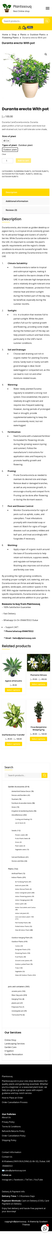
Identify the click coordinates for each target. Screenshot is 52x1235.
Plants (29, 174)
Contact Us (7, 1156)
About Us (6, 1117)
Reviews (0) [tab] (11, 210)
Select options (13, 690)
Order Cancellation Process (15, 1102)
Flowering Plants (22, 171)
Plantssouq (22, 6)
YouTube (38, 1179)
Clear (4, 154)
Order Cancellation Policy (13, 1135)
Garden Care (10, 1047)
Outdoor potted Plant (13, 174)
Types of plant (9, 145)
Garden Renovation (14, 1054)
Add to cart (23, 160)
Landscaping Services (15, 1043)
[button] (46, 54)
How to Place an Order (12, 1097)
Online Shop (10, 1040)
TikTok (28, 1179)
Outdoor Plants (40, 171)
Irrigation (9, 1050)
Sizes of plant (9, 136)
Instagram (7, 1179)
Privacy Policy (8, 1122)
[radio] (6, 141)
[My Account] (19, 27)
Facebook (18, 1179)
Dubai (35, 620)
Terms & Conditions (11, 1126)
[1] (45, 1228)
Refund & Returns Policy (13, 1131)
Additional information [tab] (17, 201)
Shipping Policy (9, 1140)
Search (9, 767)
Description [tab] (11, 192)
